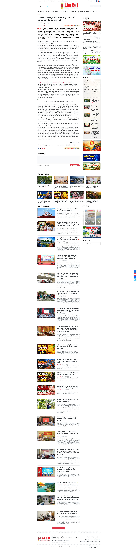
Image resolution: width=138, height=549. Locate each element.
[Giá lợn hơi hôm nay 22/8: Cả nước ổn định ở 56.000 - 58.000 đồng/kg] (77, 195)
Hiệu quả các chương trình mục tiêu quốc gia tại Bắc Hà (68, 400)
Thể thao (68, 11)
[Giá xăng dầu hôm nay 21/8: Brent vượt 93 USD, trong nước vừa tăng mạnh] (46, 364)
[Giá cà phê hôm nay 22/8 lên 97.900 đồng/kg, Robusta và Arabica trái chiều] (93, 195)
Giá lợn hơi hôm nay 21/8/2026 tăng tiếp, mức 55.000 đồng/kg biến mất (89, 33)
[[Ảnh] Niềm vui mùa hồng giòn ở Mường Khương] (87, 100)
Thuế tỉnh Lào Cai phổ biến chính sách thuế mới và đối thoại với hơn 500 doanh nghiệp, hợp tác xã (67, 257)
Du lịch (60, 11)
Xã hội (53, 11)
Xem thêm (58, 528)
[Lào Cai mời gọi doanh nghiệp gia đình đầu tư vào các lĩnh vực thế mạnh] (46, 421)
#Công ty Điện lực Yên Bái (48, 145)
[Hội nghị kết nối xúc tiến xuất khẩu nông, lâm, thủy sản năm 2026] (46, 213)
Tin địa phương (87, 77)
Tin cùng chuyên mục (43, 206)
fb (96, 1)
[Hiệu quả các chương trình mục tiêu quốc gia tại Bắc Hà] (46, 404)
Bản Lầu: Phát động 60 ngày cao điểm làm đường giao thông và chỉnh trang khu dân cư (66, 469)
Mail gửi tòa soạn (54, 1)
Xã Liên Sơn (87, 93)
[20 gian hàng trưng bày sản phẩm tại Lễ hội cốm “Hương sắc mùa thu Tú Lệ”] (87, 107)
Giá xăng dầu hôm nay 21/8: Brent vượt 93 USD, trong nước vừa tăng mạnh (67, 361)
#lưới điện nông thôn (71, 145)
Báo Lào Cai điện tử (69, 6)
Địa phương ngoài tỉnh (87, 81)
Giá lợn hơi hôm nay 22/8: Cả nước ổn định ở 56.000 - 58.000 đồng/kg (76, 201)
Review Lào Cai (88, 11)
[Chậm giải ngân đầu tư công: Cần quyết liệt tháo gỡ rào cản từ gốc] (46, 516)
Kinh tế (49, 11)
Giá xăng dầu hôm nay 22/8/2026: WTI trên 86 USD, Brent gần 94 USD (43, 201)
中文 (94, 1)
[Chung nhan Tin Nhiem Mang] (95, 547)
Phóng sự (77, 11)
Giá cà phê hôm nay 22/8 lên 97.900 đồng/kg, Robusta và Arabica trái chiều (92, 201)
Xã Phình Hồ (95, 91)
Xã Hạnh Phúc (88, 91)
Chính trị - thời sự (43, 11)
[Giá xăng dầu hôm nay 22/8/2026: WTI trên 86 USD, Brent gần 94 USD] (44, 195)
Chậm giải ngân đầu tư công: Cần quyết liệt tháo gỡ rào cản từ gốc (67, 512)
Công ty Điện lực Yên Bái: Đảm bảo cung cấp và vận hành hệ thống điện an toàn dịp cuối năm (56, 82)
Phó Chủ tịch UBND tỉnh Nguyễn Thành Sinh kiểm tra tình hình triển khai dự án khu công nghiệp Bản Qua (95, 134)
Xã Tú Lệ (87, 89)
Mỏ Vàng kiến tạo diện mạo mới (66, 482)
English (91, 1)
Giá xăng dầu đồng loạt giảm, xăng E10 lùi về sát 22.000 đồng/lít (89, 43)
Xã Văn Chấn (96, 96)
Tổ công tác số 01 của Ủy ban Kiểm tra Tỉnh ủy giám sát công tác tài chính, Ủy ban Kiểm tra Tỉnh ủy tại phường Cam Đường (67, 329)
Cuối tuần (98, 208)
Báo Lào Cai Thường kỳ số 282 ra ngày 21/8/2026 (91, 221)
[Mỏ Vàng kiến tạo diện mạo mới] (46, 487)
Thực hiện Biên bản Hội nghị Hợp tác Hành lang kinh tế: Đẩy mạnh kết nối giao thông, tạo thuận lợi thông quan (68, 497)
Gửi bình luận (75, 165)
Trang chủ (38, 11)
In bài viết (42, 25)
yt (98, 1)
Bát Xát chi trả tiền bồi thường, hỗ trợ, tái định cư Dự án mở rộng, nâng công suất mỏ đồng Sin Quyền (68, 223)
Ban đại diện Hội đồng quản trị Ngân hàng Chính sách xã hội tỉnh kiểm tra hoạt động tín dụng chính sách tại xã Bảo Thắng (68, 452)
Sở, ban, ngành (96, 82)
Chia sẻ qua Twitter (40, 25)
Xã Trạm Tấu (96, 89)
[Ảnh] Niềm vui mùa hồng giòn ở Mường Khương (95, 100)
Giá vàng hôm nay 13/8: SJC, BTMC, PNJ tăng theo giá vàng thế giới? (89, 52)
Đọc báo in (94, 11)
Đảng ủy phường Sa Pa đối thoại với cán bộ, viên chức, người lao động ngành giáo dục (95, 126)
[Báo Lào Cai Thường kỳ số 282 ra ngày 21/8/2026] (91, 217)
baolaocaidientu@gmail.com (60, 542)
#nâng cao (57, 145)
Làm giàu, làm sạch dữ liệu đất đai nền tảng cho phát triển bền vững (67, 238)
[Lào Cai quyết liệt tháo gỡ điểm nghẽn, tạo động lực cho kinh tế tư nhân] (46, 436)
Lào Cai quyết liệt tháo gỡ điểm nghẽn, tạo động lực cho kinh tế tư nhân (67, 433)
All (99, 11)
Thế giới (72, 11)
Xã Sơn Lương (88, 96)
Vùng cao (86, 208)
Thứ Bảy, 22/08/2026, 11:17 (44, 1)
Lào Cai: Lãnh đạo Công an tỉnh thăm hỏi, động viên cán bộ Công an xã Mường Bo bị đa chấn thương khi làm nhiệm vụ (95, 117)
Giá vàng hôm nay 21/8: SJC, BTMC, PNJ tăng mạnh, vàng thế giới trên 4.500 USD (67, 346)
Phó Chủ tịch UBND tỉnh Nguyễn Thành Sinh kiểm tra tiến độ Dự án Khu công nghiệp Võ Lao (92, 186)
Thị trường (59, 349)
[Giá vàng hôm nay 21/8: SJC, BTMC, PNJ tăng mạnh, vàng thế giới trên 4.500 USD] (46, 349)
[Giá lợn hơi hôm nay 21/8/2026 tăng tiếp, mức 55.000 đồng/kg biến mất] (92, 26)
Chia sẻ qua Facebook (38, 25)
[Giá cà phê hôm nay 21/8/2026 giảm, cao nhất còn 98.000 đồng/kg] (46, 377)
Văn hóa (56, 11)
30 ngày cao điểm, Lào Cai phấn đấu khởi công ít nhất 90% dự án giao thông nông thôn (68, 293)
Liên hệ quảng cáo (63, 1)
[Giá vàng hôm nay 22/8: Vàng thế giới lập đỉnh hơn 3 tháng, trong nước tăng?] (61, 195)
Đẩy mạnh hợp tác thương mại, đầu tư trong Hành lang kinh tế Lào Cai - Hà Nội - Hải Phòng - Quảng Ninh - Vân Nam (68, 276)
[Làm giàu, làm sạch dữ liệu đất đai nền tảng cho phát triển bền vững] (46, 242)
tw (135, 279)
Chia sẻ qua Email (44, 25)
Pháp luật (64, 11)
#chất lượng (63, 145)
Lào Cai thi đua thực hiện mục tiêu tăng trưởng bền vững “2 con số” (77, 186)
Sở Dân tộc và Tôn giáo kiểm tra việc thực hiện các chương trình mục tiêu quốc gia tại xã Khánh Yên (68, 310)
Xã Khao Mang (96, 84)
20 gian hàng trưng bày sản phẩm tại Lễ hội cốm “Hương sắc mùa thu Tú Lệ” (94, 108)
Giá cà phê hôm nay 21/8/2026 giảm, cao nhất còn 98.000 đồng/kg (68, 373)
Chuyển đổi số (82, 11)
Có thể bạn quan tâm (43, 174)
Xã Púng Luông (96, 87)
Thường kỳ (91, 208)
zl (100, 1)
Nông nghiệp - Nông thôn (62, 484)
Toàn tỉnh (87, 84)
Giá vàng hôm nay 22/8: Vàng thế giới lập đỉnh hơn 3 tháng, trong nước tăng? (89, 38)
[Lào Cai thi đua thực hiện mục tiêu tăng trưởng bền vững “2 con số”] (77, 180)
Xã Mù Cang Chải (87, 87)
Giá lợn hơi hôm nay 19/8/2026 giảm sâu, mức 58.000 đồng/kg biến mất (89, 47)
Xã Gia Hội (95, 93)
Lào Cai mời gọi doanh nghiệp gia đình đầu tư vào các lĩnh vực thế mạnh (67, 418)
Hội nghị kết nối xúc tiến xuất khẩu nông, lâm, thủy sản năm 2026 (67, 209)
